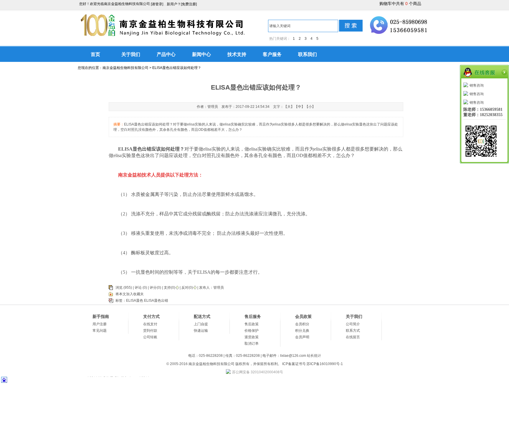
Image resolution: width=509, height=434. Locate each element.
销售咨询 (477, 85)
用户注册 (99, 324)
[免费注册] (189, 4)
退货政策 (251, 337)
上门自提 (201, 324)
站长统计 (314, 356)
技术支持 (236, 54)
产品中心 (166, 54)
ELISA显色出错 (156, 300)
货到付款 (150, 331)
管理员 (218, 288)
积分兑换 (302, 331)
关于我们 (130, 54)
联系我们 (307, 54)
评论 (138, 288)
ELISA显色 (134, 300)
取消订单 (251, 343)
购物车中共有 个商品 (400, 3)
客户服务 (272, 54)
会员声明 (302, 337)
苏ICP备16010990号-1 (325, 364)
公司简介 (353, 324)
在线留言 (353, 337)
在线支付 (150, 324)
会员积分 (302, 324)
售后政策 (251, 324)
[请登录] (157, 4)
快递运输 (201, 331)
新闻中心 (201, 54)
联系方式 (353, 331)
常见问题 (99, 331)
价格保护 (251, 331)
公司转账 (150, 337)
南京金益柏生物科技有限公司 (125, 68)
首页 (95, 54)
